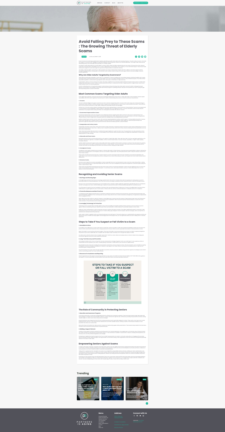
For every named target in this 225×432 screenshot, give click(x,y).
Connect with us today (118, 358)
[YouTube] (142, 57)
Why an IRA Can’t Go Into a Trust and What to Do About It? (112, 388)
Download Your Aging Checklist (121, 424)
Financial (119, 379)
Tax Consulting (102, 420)
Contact (107, 3)
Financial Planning (103, 416)
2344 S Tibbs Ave (118, 416)
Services (99, 3)
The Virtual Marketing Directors (138, 421)
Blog (113, 3)
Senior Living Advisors (103, 423)
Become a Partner (118, 427)
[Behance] (145, 57)
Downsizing (101, 422)
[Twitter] (139, 57)
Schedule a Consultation (140, 3)
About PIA (120, 3)
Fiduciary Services (103, 419)
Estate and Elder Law (103, 417)
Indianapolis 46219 (118, 417)
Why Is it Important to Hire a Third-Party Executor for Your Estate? (87, 387)
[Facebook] (136, 57)
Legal (95, 379)
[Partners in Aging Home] (84, 3)
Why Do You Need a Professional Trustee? (136, 392)
